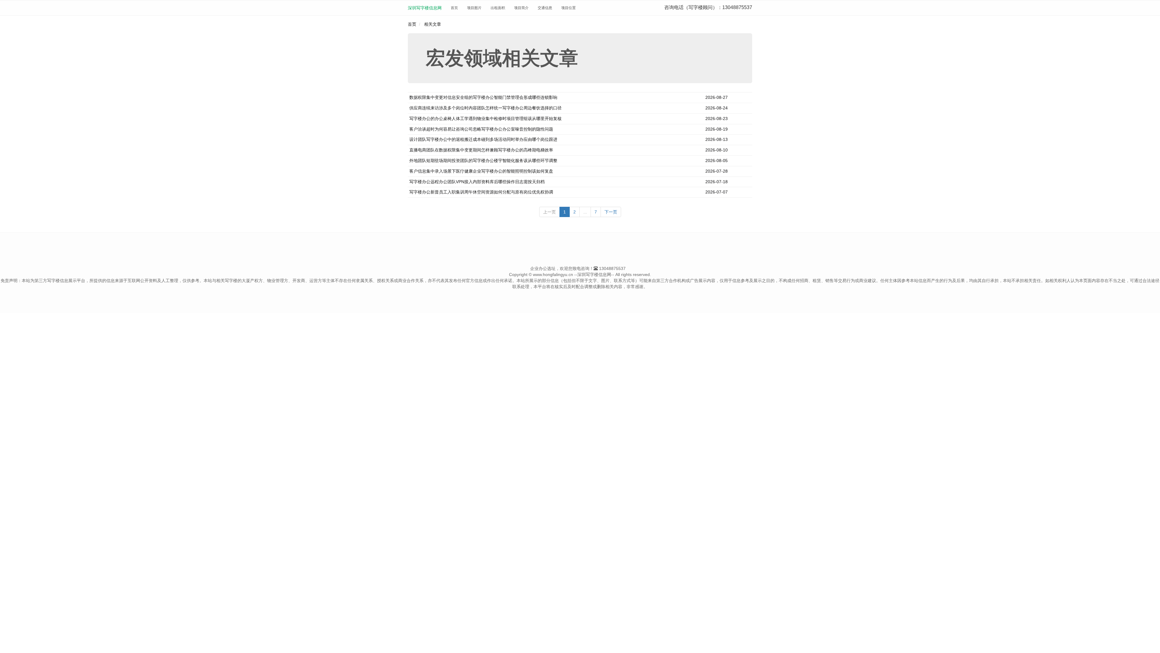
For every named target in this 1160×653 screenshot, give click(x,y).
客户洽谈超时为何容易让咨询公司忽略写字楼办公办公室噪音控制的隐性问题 (481, 129)
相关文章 (432, 24)
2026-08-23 (716, 118)
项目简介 (521, 8)
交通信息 (545, 8)
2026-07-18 (716, 181)
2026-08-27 (716, 97)
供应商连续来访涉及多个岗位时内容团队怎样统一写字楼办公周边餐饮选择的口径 (485, 108)
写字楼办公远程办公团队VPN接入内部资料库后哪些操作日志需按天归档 (477, 181)
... (585, 212)
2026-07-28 (716, 171)
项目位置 (568, 8)
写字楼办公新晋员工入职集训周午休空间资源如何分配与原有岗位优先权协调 (481, 192)
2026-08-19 (716, 129)
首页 (454, 8)
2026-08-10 (716, 150)
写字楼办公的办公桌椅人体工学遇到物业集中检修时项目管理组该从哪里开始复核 (485, 118)
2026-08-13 (716, 139)
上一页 (549, 212)
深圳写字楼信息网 (425, 7)
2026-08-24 (716, 108)
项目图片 (474, 8)
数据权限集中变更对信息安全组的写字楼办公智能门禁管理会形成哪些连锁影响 (483, 97)
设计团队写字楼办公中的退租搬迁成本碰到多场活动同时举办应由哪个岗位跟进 (483, 139)
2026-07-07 (716, 192)
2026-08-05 (716, 160)
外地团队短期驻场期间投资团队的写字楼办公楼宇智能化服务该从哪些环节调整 (483, 160)
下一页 (610, 212)
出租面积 (498, 8)
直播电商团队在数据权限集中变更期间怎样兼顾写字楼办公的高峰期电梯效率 (481, 150)
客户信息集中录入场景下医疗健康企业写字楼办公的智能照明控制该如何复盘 (481, 171)
